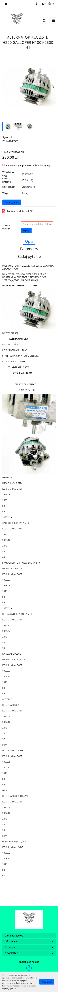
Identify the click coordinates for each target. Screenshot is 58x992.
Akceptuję (47, 981)
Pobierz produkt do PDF (19, 211)
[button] (51, 4)
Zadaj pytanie (12, 202)
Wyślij (26, 230)
